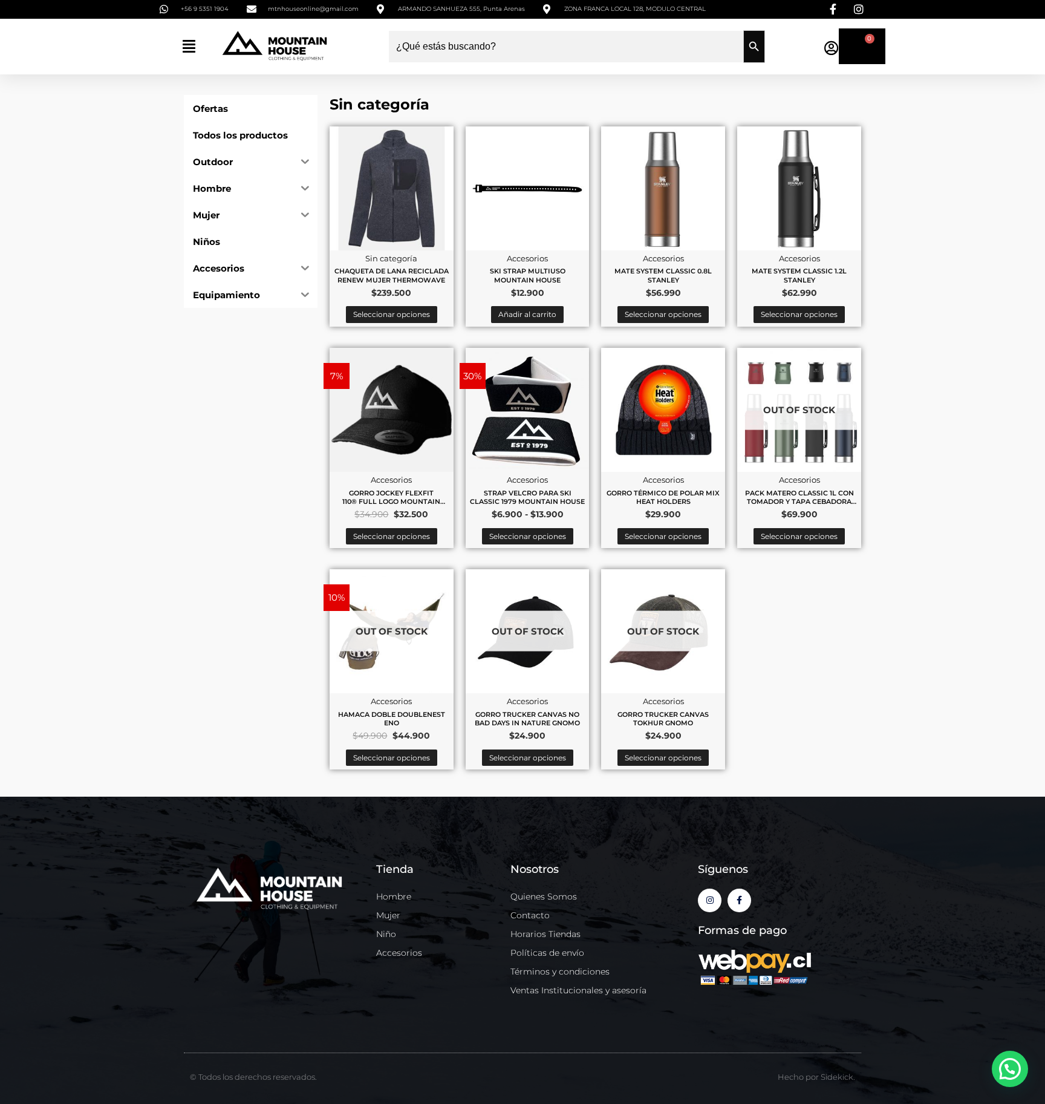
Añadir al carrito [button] (527, 314)
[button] (189, 46)
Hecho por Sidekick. (816, 1077)
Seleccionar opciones (391, 314)
